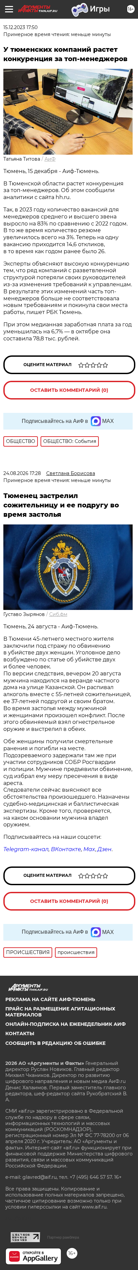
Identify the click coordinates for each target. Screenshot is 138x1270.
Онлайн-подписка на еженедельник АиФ (65, 1024)
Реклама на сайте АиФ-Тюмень (50, 999)
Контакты (19, 1033)
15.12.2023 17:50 (20, 27)
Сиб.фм (58, 614)
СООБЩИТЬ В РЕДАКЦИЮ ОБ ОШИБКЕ (55, 1043)
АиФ (50, 159)
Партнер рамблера (63, 1237)
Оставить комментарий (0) (69, 390)
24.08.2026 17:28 (22, 473)
